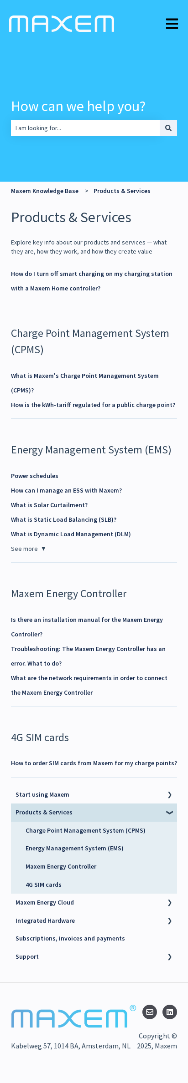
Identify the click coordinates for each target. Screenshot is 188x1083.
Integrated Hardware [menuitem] (45, 920)
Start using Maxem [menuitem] (42, 794)
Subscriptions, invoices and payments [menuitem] (70, 938)
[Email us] (149, 1012)
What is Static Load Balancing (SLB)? (64, 519)
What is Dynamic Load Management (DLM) (71, 534)
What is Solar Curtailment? (49, 505)
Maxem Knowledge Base (44, 191)
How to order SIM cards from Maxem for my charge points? (94, 763)
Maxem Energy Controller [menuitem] (61, 866)
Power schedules (34, 476)
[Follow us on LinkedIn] (169, 1012)
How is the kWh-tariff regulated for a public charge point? (93, 405)
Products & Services (122, 191)
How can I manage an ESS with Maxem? (66, 490)
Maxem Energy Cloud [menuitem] (45, 902)
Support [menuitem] (27, 956)
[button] (169, 796)
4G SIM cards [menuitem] (44, 884)
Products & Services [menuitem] (44, 812)
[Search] (168, 128)
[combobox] (85, 128)
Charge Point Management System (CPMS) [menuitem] (86, 830)
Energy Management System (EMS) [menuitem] (75, 848)
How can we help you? (78, 106)
